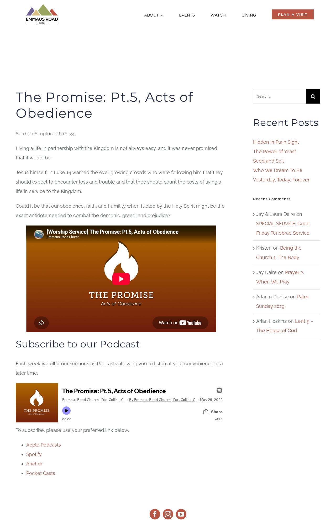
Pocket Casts (40, 473)
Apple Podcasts (43, 445)
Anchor (34, 463)
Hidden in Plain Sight (276, 142)
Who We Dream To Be (277, 170)
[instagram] (168, 514)
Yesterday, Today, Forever (281, 180)
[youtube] (181, 514)
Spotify (34, 454)
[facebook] (155, 514)
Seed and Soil (268, 161)
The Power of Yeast (274, 151)
